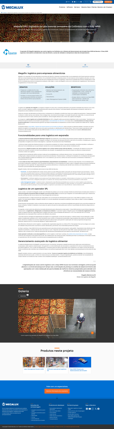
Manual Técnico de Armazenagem (76, 411)
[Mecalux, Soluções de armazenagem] (12, 9)
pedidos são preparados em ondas (77, 234)
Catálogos (70, 418)
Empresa (109, 7)
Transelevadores (54, 419)
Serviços (77, 7)
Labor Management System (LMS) (34, 369)
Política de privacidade (48, 426)
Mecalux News (86, 7)
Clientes (94, 7)
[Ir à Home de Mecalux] (1, 12)
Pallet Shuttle (53, 414)
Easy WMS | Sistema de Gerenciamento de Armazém (78, 370)
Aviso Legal (38, 426)
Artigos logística (72, 412)
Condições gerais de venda (72, 426)
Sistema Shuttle (53, 417)
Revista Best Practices (73, 414)
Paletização (34, 415)
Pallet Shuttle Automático (56, 415)
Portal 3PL (23, 171)
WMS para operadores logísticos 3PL (56, 370)
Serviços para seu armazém (38, 420)
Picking (33, 417)
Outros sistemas (35, 418)
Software (70, 7)
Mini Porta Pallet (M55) (55, 411)
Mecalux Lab (101, 7)
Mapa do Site (59, 426)
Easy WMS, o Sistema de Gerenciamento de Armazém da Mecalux (46, 126)
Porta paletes (53, 412)
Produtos (62, 7)
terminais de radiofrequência (57, 129)
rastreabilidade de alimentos (57, 120)
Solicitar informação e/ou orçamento (57, 391)
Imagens (24, 296)
